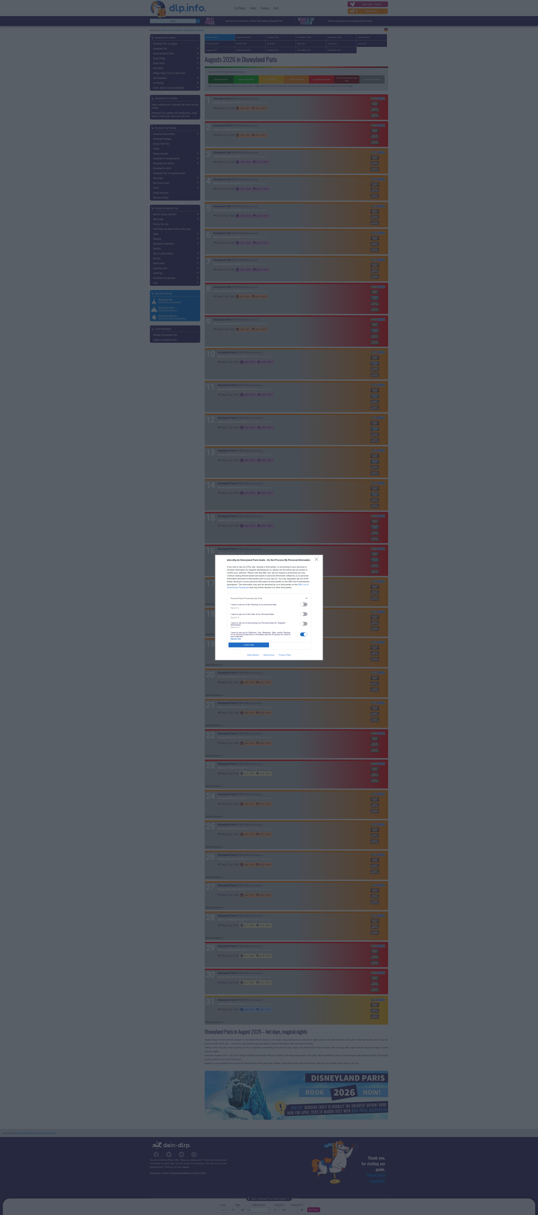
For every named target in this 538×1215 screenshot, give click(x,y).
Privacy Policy (285, 655)
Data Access (269, 655)
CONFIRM (249, 645)
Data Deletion (253, 655)
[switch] (303, 604)
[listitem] (269, 598)
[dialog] (269, 607)
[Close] (317, 560)
